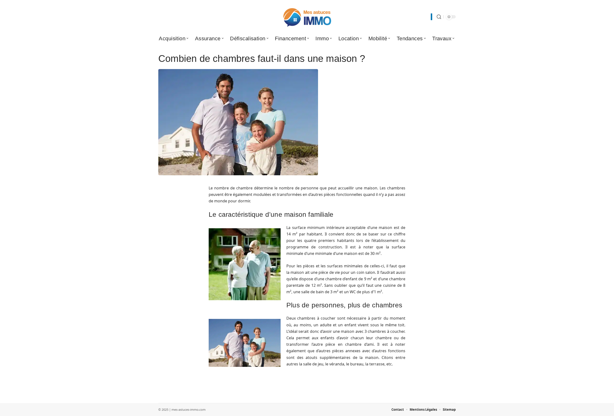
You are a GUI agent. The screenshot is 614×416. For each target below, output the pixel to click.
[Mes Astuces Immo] (307, 16)
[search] (439, 17)
